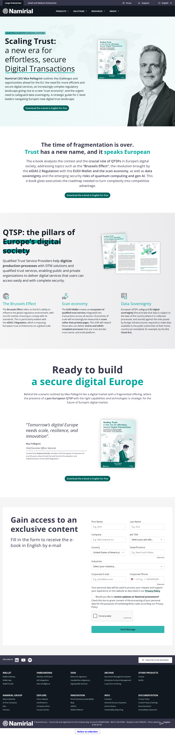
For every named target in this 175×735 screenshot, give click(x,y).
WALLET (7, 672)
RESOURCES (97, 11)
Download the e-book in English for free (46, 108)
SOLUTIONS (78, 11)
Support (145, 3)
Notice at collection (87, 731)
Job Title (134, 534)
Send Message (127, 629)
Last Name (135, 521)
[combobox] (134, 579)
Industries (96, 561)
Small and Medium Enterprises (42, 3)
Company (96, 534)
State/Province (137, 547)
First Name (97, 521)
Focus (128, 3)
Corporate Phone (139, 574)
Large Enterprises (13, 3)
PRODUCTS (61, 11)
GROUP (113, 11)
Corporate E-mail (100, 574)
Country (95, 547)
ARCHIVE (109, 672)
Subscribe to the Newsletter (157, 660)
